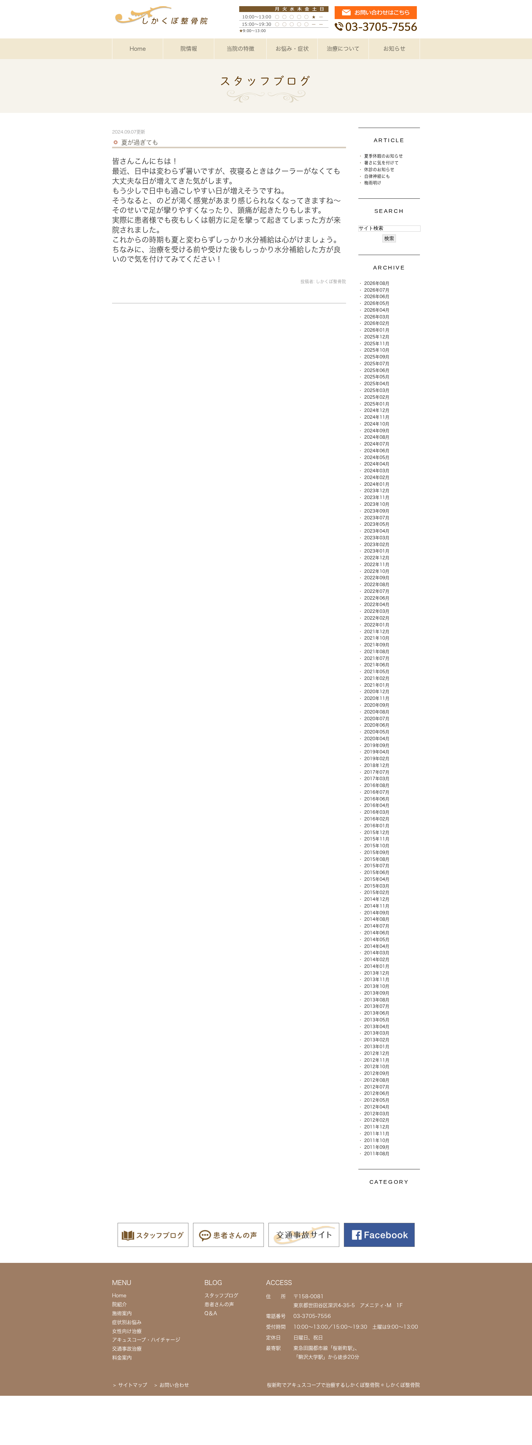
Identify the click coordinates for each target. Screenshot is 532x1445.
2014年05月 (376, 939)
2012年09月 (376, 1073)
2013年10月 (376, 986)
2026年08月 (376, 283)
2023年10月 (376, 504)
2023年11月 (376, 497)
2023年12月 (376, 491)
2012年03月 (376, 1114)
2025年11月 (376, 343)
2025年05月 (376, 377)
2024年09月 (376, 431)
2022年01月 (376, 625)
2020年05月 (376, 732)
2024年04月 (376, 464)
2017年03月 (376, 778)
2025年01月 (376, 404)
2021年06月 (376, 665)
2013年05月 (376, 1020)
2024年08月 (376, 437)
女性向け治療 (127, 1331)
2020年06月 (376, 725)
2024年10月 (376, 424)
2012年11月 (376, 1060)
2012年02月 (376, 1120)
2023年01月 (376, 551)
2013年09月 (376, 993)
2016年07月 (376, 792)
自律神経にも (377, 176)
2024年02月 (376, 477)
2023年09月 (376, 511)
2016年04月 (376, 805)
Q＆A (210, 1313)
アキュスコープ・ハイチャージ (146, 1339)
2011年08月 (376, 1154)
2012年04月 (376, 1107)
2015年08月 (376, 859)
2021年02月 (376, 678)
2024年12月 (376, 410)
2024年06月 (376, 451)
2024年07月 (376, 444)
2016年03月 (376, 812)
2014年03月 (376, 953)
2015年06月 (376, 872)
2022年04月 (376, 604)
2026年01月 (376, 330)
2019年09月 (376, 745)
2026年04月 (376, 310)
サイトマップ (132, 1385)
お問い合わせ (174, 1385)
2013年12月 (376, 973)
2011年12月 (376, 1127)
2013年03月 (376, 1033)
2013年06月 (376, 1013)
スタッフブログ (221, 1295)
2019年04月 (376, 752)
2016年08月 (376, 785)
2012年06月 (376, 1093)
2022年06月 (376, 598)
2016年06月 (376, 799)
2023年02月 (376, 544)
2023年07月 (376, 518)
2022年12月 (376, 558)
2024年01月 (376, 484)
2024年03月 (376, 471)
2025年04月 (376, 383)
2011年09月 (376, 1147)
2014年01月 (376, 966)
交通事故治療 (127, 1348)
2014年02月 (376, 959)
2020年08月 (376, 712)
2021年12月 (376, 631)
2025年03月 (376, 390)
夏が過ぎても (139, 142)
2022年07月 (376, 591)
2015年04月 (376, 879)
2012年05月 (376, 1100)
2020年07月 (376, 719)
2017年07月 (376, 772)
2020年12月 (376, 691)
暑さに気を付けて (381, 163)
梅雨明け (372, 183)
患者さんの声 (219, 1304)
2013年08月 (376, 1000)
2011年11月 (376, 1134)
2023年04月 (376, 531)
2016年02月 (376, 819)
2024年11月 (376, 417)
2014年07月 (376, 926)
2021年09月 (376, 645)
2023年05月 (376, 524)
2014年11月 (376, 906)
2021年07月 (376, 658)
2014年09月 (376, 913)
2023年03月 (376, 538)
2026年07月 (376, 290)
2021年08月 (376, 651)
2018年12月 (376, 765)
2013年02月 (376, 1040)
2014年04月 (376, 946)
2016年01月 (376, 826)
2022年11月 (376, 564)
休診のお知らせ (379, 169)
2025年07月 (376, 363)
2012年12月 (376, 1053)
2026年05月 (376, 303)
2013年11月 (376, 979)
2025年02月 (376, 397)
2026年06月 (376, 296)
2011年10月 (376, 1140)
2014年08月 (376, 919)
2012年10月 (376, 1066)
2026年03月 (376, 317)
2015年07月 (376, 866)
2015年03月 (376, 886)
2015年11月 (376, 839)
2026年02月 (376, 323)
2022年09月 (376, 578)
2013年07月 (376, 1006)
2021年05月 (376, 671)
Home (138, 48)
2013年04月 (376, 1026)
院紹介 (119, 1304)
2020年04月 (376, 738)
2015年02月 (376, 892)
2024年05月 (376, 457)
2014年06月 (376, 933)
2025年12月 (376, 337)
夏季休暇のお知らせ (383, 156)
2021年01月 (376, 685)
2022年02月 (376, 618)
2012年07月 (376, 1087)
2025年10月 (376, 350)
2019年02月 (376, 758)
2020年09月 (376, 705)
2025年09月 (376, 357)
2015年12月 (376, 832)
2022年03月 (376, 611)
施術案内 (122, 1313)
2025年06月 (376, 370)
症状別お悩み (127, 1322)
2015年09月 (376, 852)
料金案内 (122, 1357)
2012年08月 (376, 1080)
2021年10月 (376, 638)
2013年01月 (376, 1046)
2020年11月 (376, 698)
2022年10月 (376, 571)
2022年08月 (376, 584)
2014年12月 (376, 899)
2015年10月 (376, 846)
